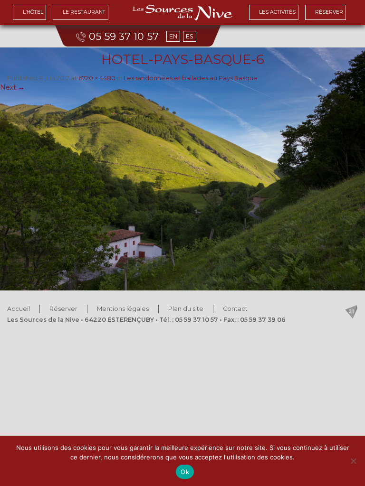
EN (173, 36)
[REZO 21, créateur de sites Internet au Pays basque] (351, 312)
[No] (353, 461)
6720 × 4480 (96, 78)
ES (189, 36)
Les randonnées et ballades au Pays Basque (191, 78)
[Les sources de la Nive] (182, 12)
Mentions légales (123, 308)
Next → (12, 87)
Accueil (18, 308)
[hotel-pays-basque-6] (182, 168)
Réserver (63, 308)
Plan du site (185, 308)
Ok (185, 472)
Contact (235, 308)
